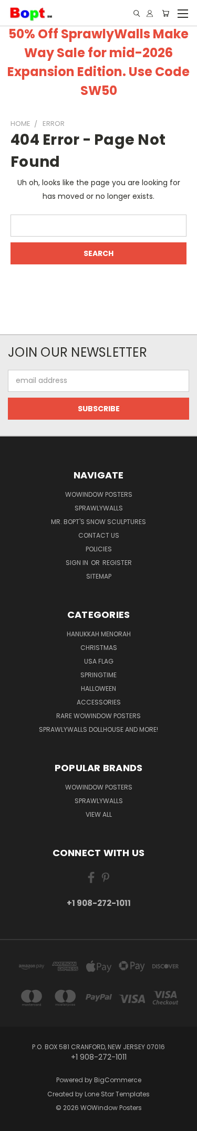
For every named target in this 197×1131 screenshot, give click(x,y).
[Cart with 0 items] (165, 13)
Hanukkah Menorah (99, 633)
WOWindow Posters (98, 494)
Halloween (98, 688)
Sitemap (98, 576)
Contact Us (98, 535)
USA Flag (98, 661)
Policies (99, 549)
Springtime (98, 674)
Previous (16, 1120)
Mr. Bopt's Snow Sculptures (98, 521)
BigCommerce (117, 1079)
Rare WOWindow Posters (98, 715)
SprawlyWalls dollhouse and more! (98, 729)
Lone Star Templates (117, 1094)
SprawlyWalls (99, 508)
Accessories (99, 702)
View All (99, 814)
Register (117, 562)
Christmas (98, 647)
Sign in (78, 562)
